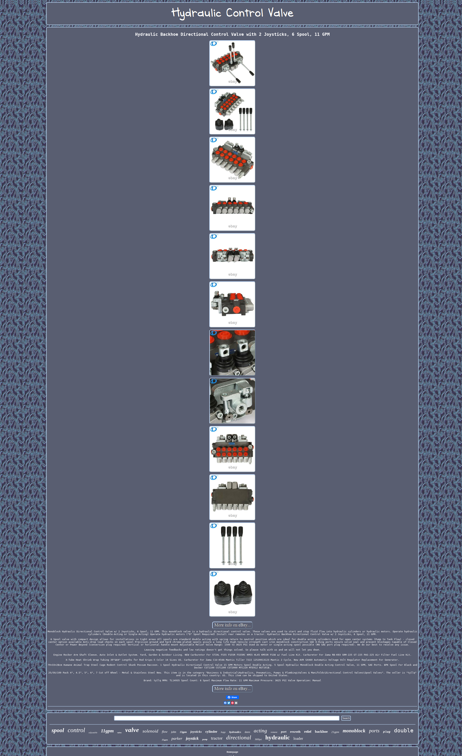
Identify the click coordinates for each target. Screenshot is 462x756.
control (76, 730)
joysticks (196, 731)
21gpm (335, 732)
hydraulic (277, 737)
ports (374, 730)
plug (386, 732)
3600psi (258, 739)
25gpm (165, 740)
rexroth (295, 731)
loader (298, 738)
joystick (192, 738)
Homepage (232, 752)
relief (307, 731)
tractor (217, 738)
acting (260, 730)
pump (204, 739)
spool (58, 730)
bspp (223, 732)
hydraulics (235, 732)
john (173, 731)
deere (247, 732)
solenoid (150, 731)
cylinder (211, 731)
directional (238, 737)
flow (164, 731)
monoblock (354, 730)
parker (176, 738)
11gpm (107, 730)
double (403, 730)
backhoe (321, 731)
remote (274, 732)
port (283, 731)
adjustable (93, 732)
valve (132, 729)
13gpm (183, 732)
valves (119, 733)
